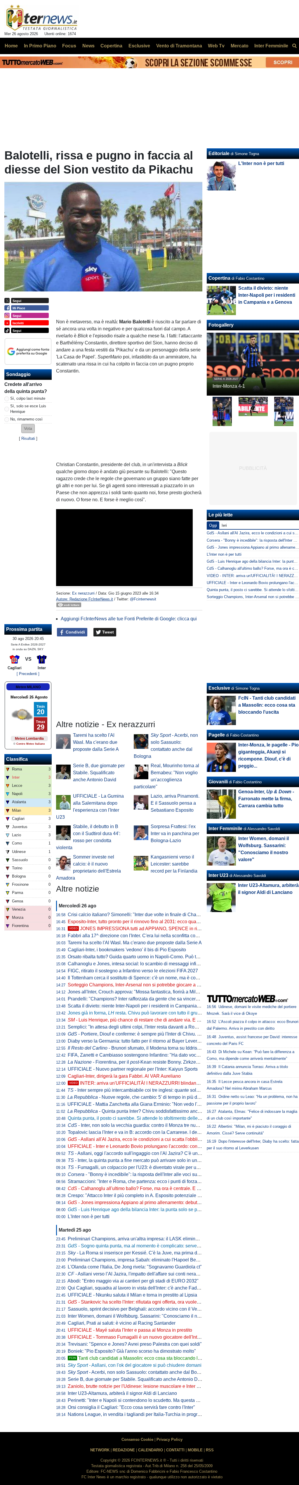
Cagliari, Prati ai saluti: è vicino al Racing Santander (121, 1323)
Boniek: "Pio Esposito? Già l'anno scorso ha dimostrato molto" (132, 1351)
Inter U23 (218, 875)
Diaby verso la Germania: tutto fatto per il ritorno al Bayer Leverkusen (139, 1040)
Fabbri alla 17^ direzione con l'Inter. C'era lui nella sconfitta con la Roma (142, 935)
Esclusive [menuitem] (139, 45)
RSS (210, 1450)
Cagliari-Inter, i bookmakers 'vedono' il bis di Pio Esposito (127, 949)
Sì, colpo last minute (27, 398)
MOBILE (195, 1450)
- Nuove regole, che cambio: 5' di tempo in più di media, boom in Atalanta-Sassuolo (168, 1097)
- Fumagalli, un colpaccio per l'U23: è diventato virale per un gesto (139, 1167)
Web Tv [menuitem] (216, 45)
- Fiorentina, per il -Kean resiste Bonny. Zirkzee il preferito (144, 1062)
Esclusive (219, 688)
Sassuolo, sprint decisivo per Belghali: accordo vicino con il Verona (137, 1309)
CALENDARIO (150, 1450)
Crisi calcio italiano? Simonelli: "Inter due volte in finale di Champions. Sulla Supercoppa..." (162, 914)
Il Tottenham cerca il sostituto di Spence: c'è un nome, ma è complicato (140, 977)
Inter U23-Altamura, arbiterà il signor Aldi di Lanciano (122, 1393)
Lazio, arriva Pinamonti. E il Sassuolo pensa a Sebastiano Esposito (175, 803)
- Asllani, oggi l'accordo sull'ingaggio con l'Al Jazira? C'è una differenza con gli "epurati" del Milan (172, 1153)
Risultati (28, 438)
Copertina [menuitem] (111, 45)
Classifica (17, 759)
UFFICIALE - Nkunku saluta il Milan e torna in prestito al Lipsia (132, 1294)
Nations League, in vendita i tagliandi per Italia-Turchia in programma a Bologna (150, 1414)
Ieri (224, 525)
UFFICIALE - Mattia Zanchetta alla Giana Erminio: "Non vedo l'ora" (136, 1104)
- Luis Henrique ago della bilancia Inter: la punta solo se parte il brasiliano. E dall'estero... (165, 1209)
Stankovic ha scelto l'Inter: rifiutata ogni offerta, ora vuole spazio (140, 1301)
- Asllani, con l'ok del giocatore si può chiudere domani (134, 1365)
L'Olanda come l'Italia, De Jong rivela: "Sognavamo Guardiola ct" (135, 1266)
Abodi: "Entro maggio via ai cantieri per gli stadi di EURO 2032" (133, 1280)
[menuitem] (294, 46)
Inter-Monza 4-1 (229, 386)
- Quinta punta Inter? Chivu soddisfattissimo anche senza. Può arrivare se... (160, 1111)
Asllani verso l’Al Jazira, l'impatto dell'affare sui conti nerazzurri (137, 1273)
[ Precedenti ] (28, 674)
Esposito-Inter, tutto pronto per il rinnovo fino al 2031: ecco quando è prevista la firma (155, 921)
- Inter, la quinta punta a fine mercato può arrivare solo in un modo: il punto (147, 1160)
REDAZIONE (124, 1450)
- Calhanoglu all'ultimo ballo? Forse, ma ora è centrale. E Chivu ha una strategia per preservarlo (172, 1188)
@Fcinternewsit (143, 599)
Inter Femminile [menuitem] (271, 45)
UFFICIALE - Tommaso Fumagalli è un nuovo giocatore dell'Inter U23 (139, 1337)
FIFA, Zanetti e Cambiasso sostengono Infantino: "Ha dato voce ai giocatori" (146, 1055)
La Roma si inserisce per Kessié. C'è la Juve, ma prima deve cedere (144, 1252)
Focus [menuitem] (69, 45)
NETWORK (99, 1450)
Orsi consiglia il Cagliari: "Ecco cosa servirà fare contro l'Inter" (131, 1407)
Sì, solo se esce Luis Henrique (28, 409)
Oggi (213, 525)
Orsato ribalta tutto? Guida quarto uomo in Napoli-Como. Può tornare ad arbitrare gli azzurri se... (166, 956)
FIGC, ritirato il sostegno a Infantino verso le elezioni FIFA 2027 (133, 970)
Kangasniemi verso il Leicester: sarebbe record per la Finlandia (174, 863)
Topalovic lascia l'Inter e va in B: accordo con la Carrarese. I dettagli (137, 1132)
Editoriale (219, 153)
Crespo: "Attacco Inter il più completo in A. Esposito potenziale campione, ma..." (150, 1195)
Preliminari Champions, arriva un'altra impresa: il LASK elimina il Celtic (141, 1238)
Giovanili (218, 781)
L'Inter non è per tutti (88, 1216)
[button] (28, 428)
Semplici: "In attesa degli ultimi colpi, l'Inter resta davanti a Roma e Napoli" (144, 1026)
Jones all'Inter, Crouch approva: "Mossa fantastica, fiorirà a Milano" (136, 991)
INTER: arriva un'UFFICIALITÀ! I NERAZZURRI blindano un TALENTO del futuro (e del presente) (175, 1083)
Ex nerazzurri (83, 593)
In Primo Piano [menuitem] (40, 45)
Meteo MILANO (28, 687)
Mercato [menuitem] (239, 45)
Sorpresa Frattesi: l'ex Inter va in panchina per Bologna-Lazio (175, 833)
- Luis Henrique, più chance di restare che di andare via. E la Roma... (143, 1019)
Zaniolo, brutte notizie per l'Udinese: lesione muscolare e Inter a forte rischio (146, 1386)
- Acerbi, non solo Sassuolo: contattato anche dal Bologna (138, 1372)
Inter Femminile (225, 828)
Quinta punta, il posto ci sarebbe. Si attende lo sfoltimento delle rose (138, 1118)
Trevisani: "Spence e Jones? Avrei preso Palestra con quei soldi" (135, 1344)
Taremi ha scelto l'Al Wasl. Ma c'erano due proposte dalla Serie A (96, 742)
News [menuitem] (88, 45)
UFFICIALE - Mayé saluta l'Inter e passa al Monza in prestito (130, 1330)
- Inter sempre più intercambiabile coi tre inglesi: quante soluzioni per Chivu (148, 1090)
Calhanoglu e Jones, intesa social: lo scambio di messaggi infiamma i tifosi (145, 963)
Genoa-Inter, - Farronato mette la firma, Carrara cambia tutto (266, 798)
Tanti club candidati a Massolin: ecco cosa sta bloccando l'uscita (140, 1358)
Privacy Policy (169, 1439)
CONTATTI (175, 1450)
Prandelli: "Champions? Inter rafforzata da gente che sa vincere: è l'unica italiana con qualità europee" (173, 998)
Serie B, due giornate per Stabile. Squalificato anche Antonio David (99, 772)
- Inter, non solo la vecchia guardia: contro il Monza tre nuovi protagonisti (147, 1125)
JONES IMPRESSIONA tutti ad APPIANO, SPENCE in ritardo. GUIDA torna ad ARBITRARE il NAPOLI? (182, 928)
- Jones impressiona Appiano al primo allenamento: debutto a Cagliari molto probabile (161, 1202)
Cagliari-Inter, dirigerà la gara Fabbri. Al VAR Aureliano (124, 1076)
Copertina (219, 278)
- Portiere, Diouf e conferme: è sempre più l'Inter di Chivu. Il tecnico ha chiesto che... (159, 1033)
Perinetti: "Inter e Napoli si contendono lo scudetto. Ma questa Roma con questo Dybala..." (161, 1400)
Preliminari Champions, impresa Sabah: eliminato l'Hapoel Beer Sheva (141, 1259)
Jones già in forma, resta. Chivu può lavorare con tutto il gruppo (136, 1012)
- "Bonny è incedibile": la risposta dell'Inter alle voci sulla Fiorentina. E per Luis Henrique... (170, 1174)
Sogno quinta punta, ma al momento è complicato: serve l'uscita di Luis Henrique (158, 1245)
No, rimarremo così (26, 419)
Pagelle (216, 734)
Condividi (75, 632)
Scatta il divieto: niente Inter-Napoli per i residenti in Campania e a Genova (145, 1005)
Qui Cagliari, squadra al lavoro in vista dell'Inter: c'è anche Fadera (136, 1287)
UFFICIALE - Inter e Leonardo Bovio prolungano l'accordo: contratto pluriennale (150, 1146)
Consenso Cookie (137, 1439)
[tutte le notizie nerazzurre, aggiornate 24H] (41, 18)
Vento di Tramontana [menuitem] (179, 45)
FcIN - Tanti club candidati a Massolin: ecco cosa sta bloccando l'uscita (266, 705)
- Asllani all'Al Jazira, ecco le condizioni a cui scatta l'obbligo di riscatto (146, 1139)
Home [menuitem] (11, 45)
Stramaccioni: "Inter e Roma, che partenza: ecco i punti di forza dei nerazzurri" (148, 1181)
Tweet (107, 632)
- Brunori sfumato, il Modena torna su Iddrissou (136, 1047)
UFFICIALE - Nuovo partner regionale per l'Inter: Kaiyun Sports (133, 1069)
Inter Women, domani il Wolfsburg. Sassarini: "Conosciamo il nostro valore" (145, 1316)
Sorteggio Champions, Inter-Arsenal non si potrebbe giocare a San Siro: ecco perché (155, 984)
